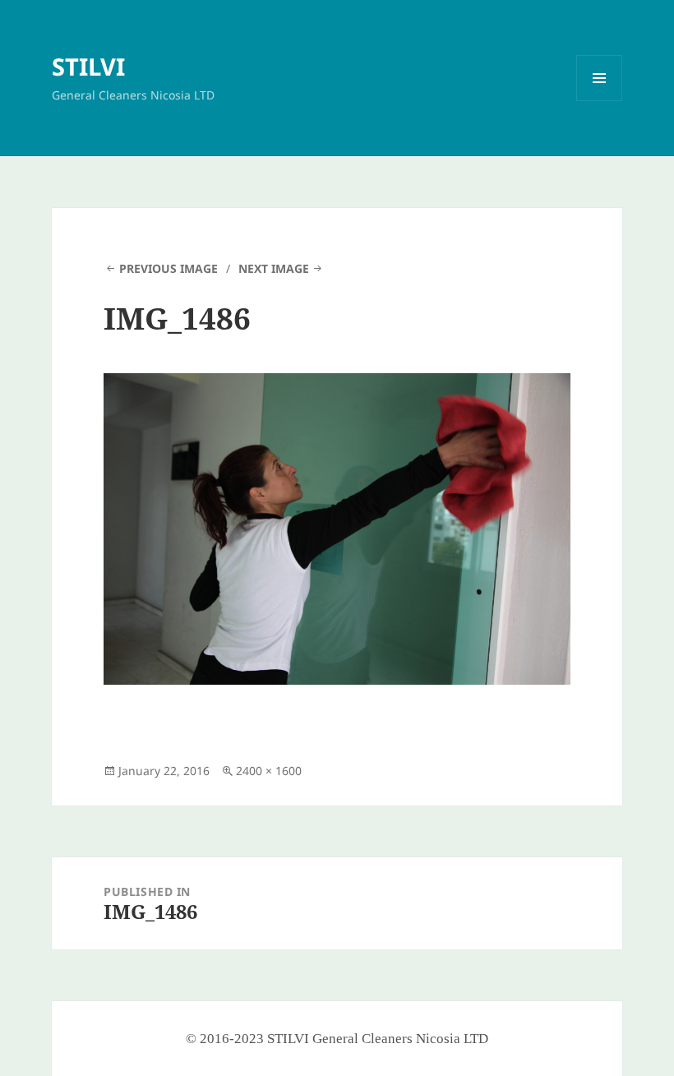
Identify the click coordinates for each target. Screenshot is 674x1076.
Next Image (273, 268)
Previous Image (168, 268)
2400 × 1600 (269, 770)
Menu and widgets (599, 100)
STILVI (88, 66)
